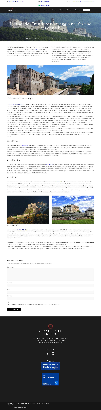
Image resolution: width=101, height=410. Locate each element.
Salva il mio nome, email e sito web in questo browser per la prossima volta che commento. (33, 304)
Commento (10, 267)
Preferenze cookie (15, 404)
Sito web (9, 296)
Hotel (38, 9)
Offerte (61, 9)
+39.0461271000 (44, 1)
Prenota (86, 9)
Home (32, 9)
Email (9, 289)
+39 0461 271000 (42, 340)
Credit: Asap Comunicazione (20, 407)
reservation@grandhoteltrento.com (84, 1)
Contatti (77, 9)
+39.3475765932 (44, 5)
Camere (46, 9)
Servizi (54, 9)
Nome (9, 283)
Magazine (69, 9)
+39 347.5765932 (61, 340)
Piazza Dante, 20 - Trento (16, 1)
